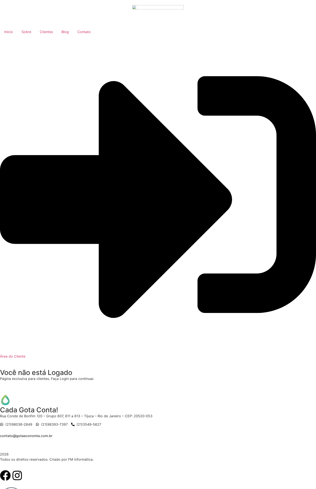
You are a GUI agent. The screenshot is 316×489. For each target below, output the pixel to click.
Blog (65, 32)
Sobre (26, 32)
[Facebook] (5, 475)
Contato (84, 32)
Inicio (8, 32)
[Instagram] (17, 475)
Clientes (46, 32)
